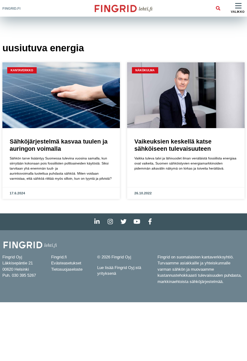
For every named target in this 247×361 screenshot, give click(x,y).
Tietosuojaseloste (66, 269)
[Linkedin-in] (97, 222)
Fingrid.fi (11, 8)
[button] (218, 8)
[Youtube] (137, 222)
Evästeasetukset (66, 263)
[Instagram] (110, 222)
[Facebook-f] (150, 222)
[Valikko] (238, 6)
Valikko (238, 11)
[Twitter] (123, 222)
